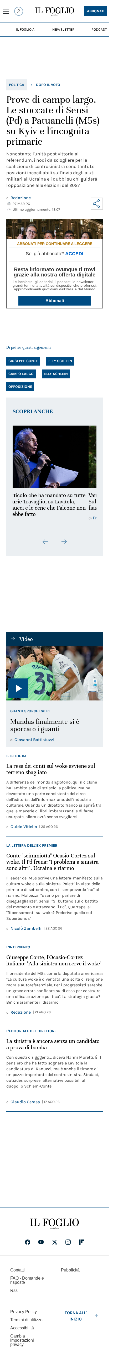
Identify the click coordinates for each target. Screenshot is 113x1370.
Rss (14, 1290)
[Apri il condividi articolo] (97, 204)
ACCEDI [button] (74, 253)
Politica (16, 85)
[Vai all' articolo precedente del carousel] (45, 542)
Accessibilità (22, 1328)
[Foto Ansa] (54, 673)
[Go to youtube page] (41, 1242)
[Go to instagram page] (68, 1242)
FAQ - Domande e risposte (27, 1280)
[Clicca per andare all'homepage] (54, 1224)
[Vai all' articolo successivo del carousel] (64, 542)
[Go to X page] (54, 1242)
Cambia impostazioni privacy (22, 1340)
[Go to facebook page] (27, 1242)
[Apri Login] (18, 11)
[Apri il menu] (6, 11)
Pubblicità (70, 1270)
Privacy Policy (23, 1311)
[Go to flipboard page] (81, 1242)
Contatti (17, 1270)
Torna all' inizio (76, 1316)
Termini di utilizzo (26, 1320)
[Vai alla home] (54, 11)
